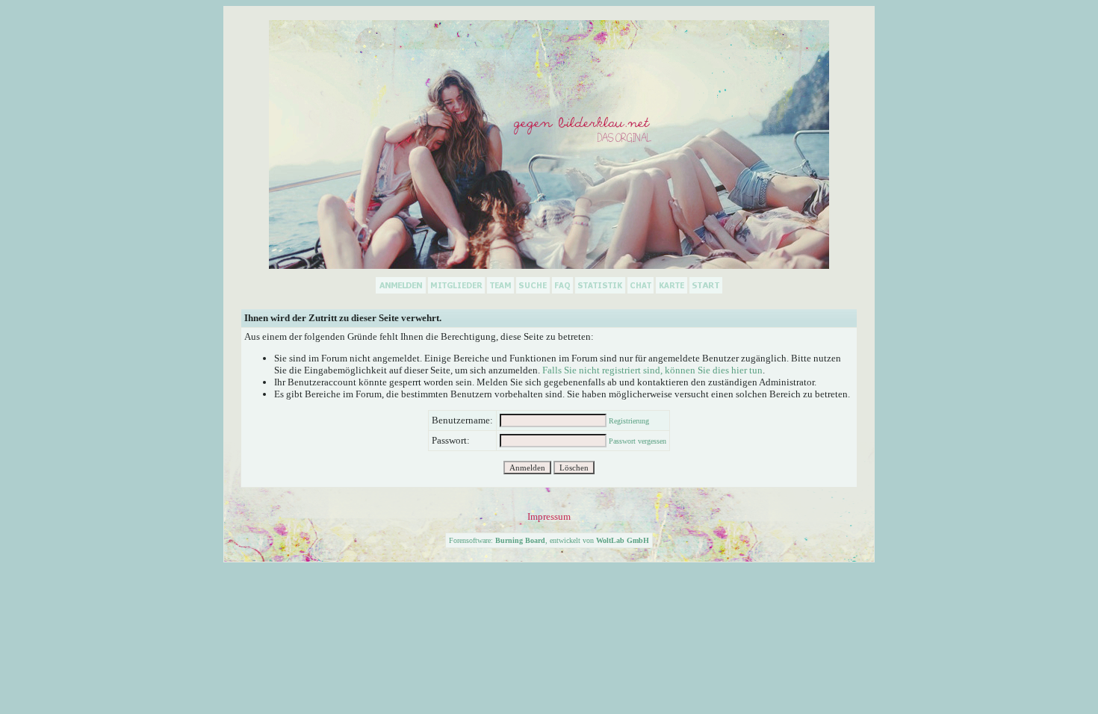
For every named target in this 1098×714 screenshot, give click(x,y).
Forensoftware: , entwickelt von (549, 540)
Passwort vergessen (637, 441)
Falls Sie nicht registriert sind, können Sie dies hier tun (652, 370)
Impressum (549, 516)
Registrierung (629, 421)
